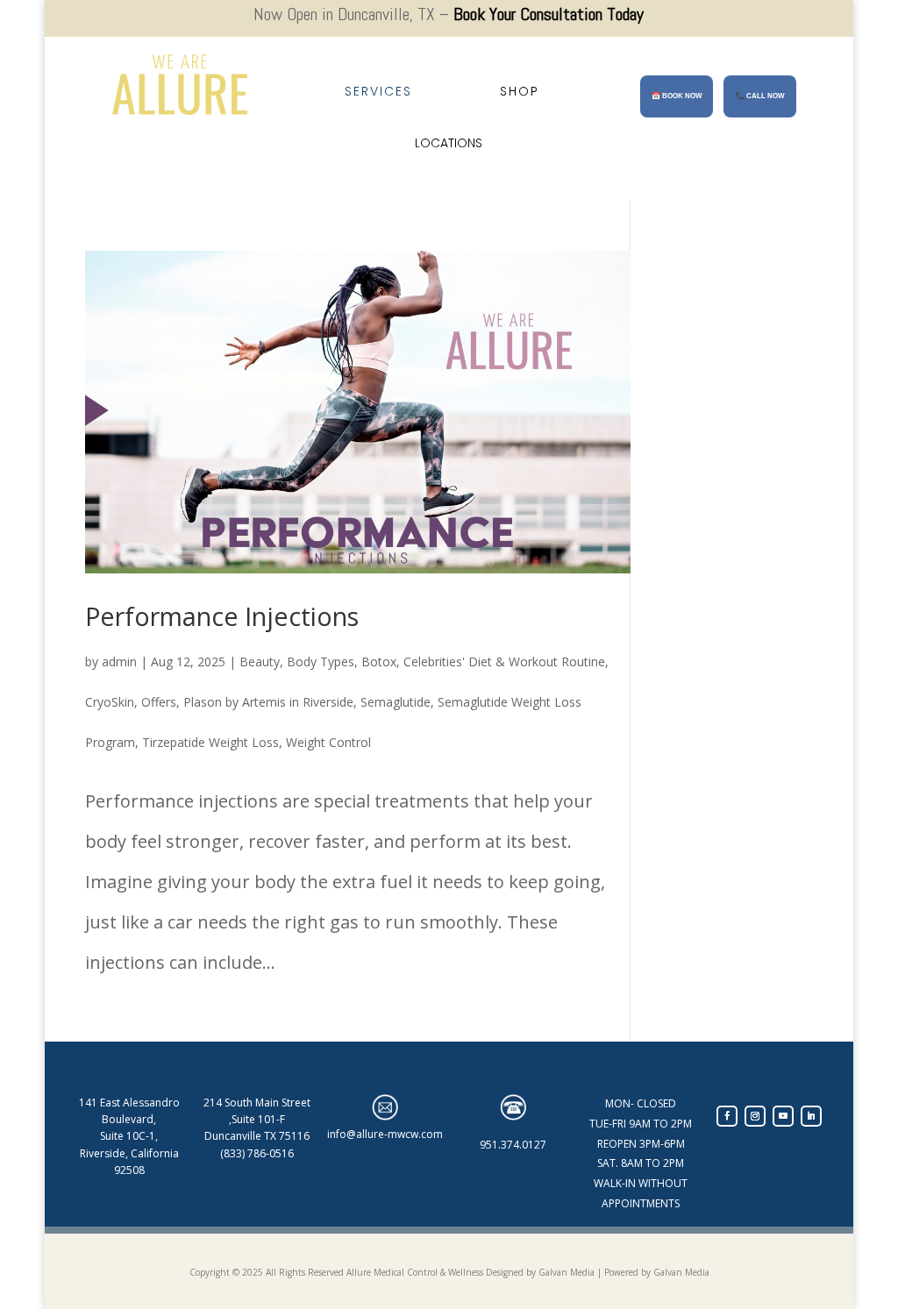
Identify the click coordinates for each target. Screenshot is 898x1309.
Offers (158, 702)
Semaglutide (395, 702)
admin (119, 661)
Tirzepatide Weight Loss (210, 742)
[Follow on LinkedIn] (811, 1116)
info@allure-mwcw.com (385, 1134)
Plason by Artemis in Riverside (268, 702)
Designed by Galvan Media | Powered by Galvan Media (596, 1272)
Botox (378, 661)
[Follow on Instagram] (755, 1116)
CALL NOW (760, 96)
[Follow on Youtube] (783, 1116)
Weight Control (328, 742)
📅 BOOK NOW (677, 96)
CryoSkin (109, 702)
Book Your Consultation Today (548, 14)
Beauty (259, 661)
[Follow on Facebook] (727, 1116)
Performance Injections (222, 616)
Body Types (320, 661)
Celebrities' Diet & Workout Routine (504, 661)
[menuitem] (378, 91)
